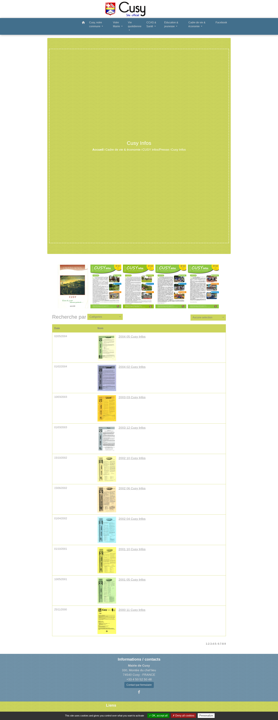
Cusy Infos (178, 149)
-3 (210, 643)
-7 (220, 643)
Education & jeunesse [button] (171, 24)
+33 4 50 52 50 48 (139, 679)
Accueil (97, 149)
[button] (83, 23)
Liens (111, 705)
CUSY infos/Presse (155, 149)
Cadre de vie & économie (122, 149)
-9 (225, 643)
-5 (215, 643)
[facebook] (139, 692)
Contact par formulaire (139, 684)
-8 (222, 643)
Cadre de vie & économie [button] (196, 24)
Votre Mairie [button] (117, 24)
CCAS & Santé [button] (151, 24)
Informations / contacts (139, 659)
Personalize (206, 715)
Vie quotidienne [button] (134, 24)
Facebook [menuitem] (221, 22)
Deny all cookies (184, 715)
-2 (208, 643)
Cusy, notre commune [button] (95, 24)
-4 (213, 643)
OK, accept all (159, 715)
